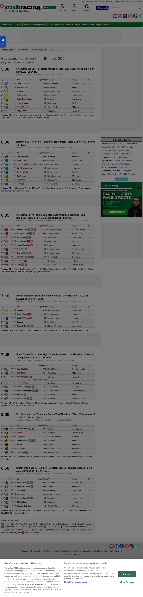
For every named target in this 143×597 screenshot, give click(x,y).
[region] (71, 578)
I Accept (126, 574)
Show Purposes (127, 582)
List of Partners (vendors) (75, 582)
